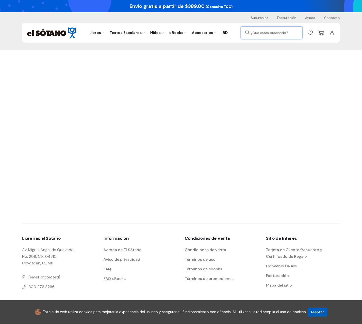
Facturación (286, 18)
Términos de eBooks (203, 269)
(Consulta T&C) (219, 6)
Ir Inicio (39, 183)
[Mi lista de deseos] (310, 33)
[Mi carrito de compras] (321, 33)
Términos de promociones (209, 278)
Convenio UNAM (281, 266)
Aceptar (317, 312)
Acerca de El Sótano (122, 249)
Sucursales (259, 18)
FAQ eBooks (114, 278)
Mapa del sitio (279, 285)
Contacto (332, 18)
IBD (225, 32)
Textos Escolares (126, 32)
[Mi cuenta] (332, 33)
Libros (95, 32)
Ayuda (310, 18)
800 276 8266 (42, 286)
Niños (155, 32)
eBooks (176, 32)
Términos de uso (200, 259)
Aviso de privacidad (121, 259)
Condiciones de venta (205, 249)
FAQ (107, 269)
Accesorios (202, 32)
